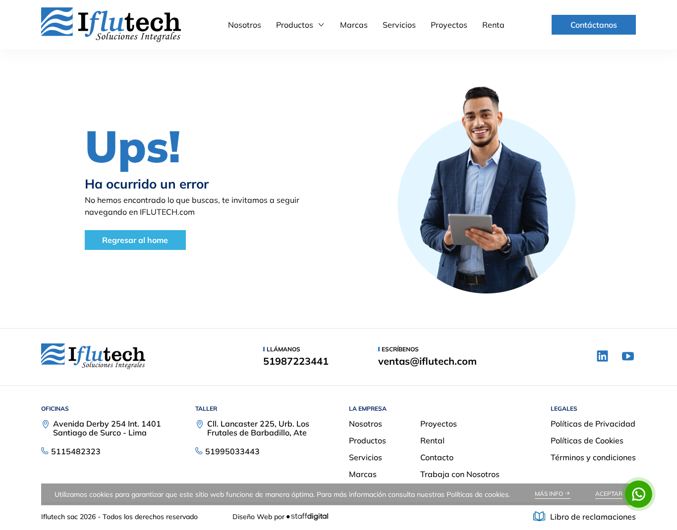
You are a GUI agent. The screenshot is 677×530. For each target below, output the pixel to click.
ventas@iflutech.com (427, 361)
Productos (294, 25)
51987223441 (296, 361)
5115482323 (76, 451)
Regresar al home (135, 240)
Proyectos (449, 25)
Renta (493, 25)
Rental (432, 440)
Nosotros (244, 25)
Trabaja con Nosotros (460, 474)
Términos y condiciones (593, 457)
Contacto (436, 457)
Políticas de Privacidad (593, 424)
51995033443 (232, 451)
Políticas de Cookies (587, 440)
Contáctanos (593, 25)
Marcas (354, 25)
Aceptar (608, 493)
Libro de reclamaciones (593, 516)
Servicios (399, 25)
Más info (549, 493)
